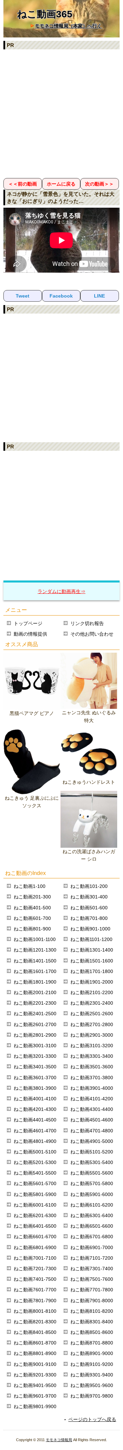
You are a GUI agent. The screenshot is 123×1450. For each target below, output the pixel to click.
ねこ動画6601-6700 (35, 1236)
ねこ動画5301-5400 (91, 1162)
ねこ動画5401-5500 (35, 1173)
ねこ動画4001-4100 (35, 1098)
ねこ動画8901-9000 (91, 1353)
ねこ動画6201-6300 (35, 1215)
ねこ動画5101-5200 (91, 1151)
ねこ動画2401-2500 (35, 1013)
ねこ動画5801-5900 (35, 1194)
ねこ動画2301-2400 (91, 1003)
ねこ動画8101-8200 (91, 1311)
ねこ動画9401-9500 (35, 1385)
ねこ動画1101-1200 (91, 939)
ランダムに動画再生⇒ (61, 591)
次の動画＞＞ (99, 184)
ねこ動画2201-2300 (35, 1003)
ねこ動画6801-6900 (35, 1247)
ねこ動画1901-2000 (91, 982)
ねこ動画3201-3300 (35, 1056)
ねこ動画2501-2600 (91, 1013)
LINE (99, 296)
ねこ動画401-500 (32, 907)
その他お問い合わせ (91, 634)
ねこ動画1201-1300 (35, 950)
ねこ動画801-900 (32, 928)
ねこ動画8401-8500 (35, 1332)
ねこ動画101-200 (89, 886)
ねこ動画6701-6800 (91, 1236)
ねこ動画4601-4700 (35, 1130)
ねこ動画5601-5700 (35, 1183)
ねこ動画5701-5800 (91, 1183)
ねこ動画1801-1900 (35, 982)
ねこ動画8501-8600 (91, 1332)
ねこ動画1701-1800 (91, 971)
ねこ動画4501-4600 (91, 1119)
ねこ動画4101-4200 (91, 1098)
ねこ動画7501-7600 (91, 1279)
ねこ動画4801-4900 (35, 1141)
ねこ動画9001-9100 (35, 1364)
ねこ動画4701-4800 (91, 1130)
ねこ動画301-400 (89, 896)
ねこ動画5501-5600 (91, 1173)
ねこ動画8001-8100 (35, 1311)
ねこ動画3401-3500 (35, 1066)
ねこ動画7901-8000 (91, 1300)
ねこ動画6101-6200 (91, 1205)
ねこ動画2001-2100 (35, 992)
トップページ (28, 623)
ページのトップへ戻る (92, 1419)
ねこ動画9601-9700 (35, 1396)
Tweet (22, 296)
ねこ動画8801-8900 (35, 1353)
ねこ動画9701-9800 (91, 1396)
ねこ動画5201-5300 (35, 1162)
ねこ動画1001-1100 (35, 939)
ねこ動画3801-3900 (35, 1088)
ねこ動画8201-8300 (35, 1321)
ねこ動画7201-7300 (35, 1268)
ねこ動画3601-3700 (35, 1077)
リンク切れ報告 (87, 623)
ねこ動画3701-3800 (91, 1077)
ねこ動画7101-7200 (91, 1258)
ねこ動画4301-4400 (91, 1109)
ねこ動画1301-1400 (91, 950)
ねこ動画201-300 (32, 896)
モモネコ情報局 (59, 1440)
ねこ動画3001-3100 (35, 1045)
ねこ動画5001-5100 (35, 1151)
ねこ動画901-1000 (90, 928)
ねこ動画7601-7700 (35, 1289)
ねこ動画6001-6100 (35, 1205)
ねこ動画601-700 (32, 918)
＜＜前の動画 (22, 184)
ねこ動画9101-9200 (91, 1364)
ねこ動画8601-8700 (35, 1342)
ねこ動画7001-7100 (35, 1258)
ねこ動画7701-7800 (91, 1289)
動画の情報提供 (30, 634)
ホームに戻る (61, 184)
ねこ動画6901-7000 (91, 1247)
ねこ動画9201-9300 (35, 1374)
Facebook (61, 296)
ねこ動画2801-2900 (35, 1035)
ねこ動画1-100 (29, 886)
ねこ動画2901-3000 (91, 1035)
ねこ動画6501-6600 (91, 1226)
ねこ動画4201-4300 (35, 1109)
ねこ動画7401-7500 (35, 1279)
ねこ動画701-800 (89, 918)
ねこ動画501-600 (89, 907)
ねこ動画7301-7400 (91, 1268)
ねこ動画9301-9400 (91, 1374)
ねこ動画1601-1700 (35, 971)
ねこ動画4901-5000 (91, 1141)
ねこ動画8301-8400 (91, 1321)
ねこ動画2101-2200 (91, 992)
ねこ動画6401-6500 (35, 1226)
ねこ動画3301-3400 (91, 1056)
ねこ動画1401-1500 (35, 960)
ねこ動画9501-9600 (91, 1385)
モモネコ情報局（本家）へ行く (68, 26)
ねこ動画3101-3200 (91, 1045)
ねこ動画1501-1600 (91, 960)
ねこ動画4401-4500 (35, 1119)
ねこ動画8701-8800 (91, 1342)
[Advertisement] (61, 113)
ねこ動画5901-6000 (91, 1194)
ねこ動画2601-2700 (35, 1024)
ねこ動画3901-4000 (91, 1088)
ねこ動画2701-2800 (91, 1024)
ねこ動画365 (44, 14)
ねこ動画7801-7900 (35, 1300)
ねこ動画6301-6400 (91, 1215)
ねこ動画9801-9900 (35, 1406)
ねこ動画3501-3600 (91, 1066)
